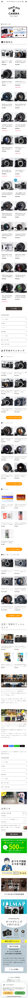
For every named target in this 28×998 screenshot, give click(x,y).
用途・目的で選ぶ (5, 340)
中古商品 (3, 323)
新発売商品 (3, 331)
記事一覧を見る (14, 834)
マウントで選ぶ (4, 336)
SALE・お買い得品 (5, 344)
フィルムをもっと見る (14, 549)
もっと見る (14, 308)
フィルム (3, 327)
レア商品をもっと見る (14, 615)
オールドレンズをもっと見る (14, 484)
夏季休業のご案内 (7, 24)
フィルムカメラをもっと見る (14, 417)
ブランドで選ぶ (4, 319)
